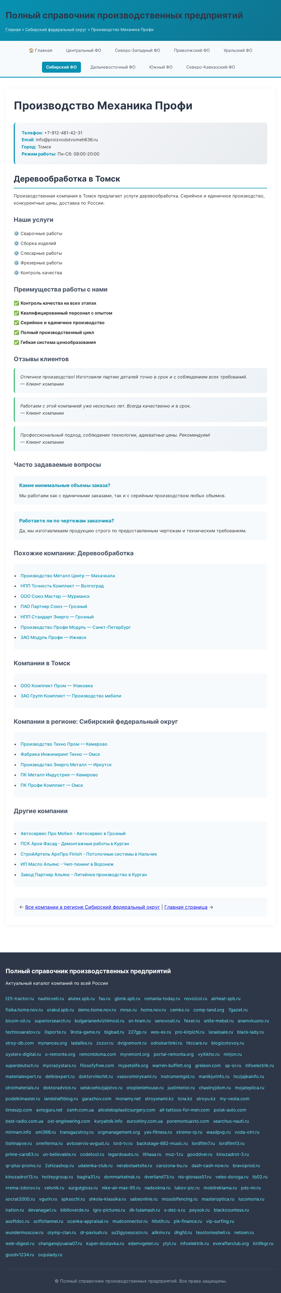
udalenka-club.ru (95, 1165)
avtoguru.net (49, 1110)
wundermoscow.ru (24, 1232)
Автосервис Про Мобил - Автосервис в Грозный (73, 833)
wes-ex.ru (161, 1032)
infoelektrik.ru (194, 1243)
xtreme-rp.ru (189, 1132)
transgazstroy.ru (77, 1132)
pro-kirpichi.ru (189, 1032)
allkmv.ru (161, 1232)
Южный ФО (161, 67)
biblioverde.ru (74, 1210)
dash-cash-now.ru (210, 1165)
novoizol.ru (195, 998)
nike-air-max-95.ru (121, 1187)
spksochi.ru (73, 1199)
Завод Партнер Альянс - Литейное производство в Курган (84, 874)
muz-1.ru (174, 1154)
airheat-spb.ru (225, 998)
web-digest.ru (19, 1243)
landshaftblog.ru (61, 1098)
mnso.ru (128, 1009)
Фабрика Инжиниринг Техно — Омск (60, 754)
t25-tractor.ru (19, 998)
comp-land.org (208, 1009)
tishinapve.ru (18, 1143)
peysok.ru (199, 1210)
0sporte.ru (55, 1032)
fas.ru (104, 998)
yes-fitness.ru (158, 1132)
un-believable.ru (59, 1154)
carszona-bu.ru (171, 1165)
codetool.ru (92, 1154)
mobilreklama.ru (220, 1187)
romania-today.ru (162, 998)
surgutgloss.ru (83, 1187)
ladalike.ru (81, 1043)
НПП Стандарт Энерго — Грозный (57, 616)
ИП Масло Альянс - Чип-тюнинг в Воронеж (67, 864)
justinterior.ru (181, 1087)
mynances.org (52, 1043)
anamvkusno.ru (253, 1020)
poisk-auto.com (230, 1110)
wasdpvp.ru (218, 1132)
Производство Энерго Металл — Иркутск (66, 764)
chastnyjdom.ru (215, 1087)
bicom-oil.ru (17, 1020)
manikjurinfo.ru (214, 1076)
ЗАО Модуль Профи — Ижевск (53, 637)
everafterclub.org (231, 1243)
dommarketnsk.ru (122, 1176)
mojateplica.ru (249, 1087)
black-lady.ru (250, 1032)
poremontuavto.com (188, 1121)
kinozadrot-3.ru (233, 1154)
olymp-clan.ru (61, 1232)
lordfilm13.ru (232, 1143)
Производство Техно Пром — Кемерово (64, 744)
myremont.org (135, 1054)
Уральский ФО (238, 50)
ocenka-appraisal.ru (87, 1221)
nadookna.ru (157, 1187)
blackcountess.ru (231, 1210)
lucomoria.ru (251, 1199)
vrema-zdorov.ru (22, 1187)
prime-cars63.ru (22, 1154)
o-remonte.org (60, 1054)
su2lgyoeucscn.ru (129, 1232)
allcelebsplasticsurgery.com (126, 1110)
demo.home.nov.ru (97, 1009)
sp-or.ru (233, 1065)
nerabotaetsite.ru (134, 1165)
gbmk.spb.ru (127, 998)
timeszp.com (18, 1110)
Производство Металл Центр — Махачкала (68, 575)
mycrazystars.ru (59, 1065)
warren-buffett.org (171, 1065)
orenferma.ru (49, 1143)
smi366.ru (45, 1132)
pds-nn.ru (251, 1187)
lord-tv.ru (123, 1143)
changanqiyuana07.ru (60, 1243)
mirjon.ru (233, 1054)
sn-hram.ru (139, 1020)
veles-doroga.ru (231, 1176)
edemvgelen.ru (143, 1243)
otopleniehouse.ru (145, 1087)
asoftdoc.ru (17, 1221)
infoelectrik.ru (259, 1065)
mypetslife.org (133, 1065)
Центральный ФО (83, 50)
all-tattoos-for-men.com (184, 1110)
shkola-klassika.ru (107, 1199)
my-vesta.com (234, 1098)
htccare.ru (196, 1043)
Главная (13, 29)
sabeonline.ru (144, 1199)
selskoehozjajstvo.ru (101, 1087)
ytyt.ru (169, 1243)
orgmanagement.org (119, 1132)
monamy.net (128, 1098)
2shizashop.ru (59, 1165)
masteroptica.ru (218, 1199)
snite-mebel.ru (219, 1020)
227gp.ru (137, 1032)
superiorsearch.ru (53, 1020)
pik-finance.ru (188, 1221)
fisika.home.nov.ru (24, 1009)
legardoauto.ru (123, 1154)
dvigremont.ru (132, 1043)
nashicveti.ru (51, 998)
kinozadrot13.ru (21, 1176)
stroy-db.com (19, 1043)
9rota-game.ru (85, 1032)
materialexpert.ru (23, 1076)
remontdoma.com (97, 1054)
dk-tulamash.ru (144, 1210)
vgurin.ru (48, 1199)
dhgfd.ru (183, 1232)
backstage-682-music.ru (162, 1143)
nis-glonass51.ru (194, 1176)
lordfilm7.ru (203, 1143)
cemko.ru (179, 1009)
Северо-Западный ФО (137, 50)
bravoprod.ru (246, 1165)
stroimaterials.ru (22, 1087)
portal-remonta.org (174, 1054)
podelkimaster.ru (22, 1098)
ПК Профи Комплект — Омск (52, 785)
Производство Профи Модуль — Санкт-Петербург (76, 627)
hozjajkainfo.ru (249, 1076)
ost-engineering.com (68, 1121)
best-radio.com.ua (24, 1121)
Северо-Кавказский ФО (210, 67)
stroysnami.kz (159, 1098)
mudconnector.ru (130, 1221)
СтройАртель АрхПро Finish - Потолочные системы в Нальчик (89, 854)
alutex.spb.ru (81, 998)
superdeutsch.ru (22, 1065)
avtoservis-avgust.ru (88, 1143)
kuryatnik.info (108, 1121)
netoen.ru (244, 1232)
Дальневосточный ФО (113, 67)
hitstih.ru (161, 1221)
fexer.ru (192, 1020)
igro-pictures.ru (109, 1210)
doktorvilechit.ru (96, 1076)
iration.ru (14, 1210)
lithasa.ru (152, 1154)
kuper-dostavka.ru (105, 1243)
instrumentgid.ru (178, 1076)
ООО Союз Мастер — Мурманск (55, 596)
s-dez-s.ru (174, 1210)
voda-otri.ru (247, 1132)
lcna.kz (185, 1098)
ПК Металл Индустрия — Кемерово (59, 774)
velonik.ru (54, 1187)
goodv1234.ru (19, 1254)
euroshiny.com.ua (145, 1121)
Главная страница (185, 907)
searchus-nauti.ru (231, 1121)
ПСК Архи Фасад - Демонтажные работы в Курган (75, 843)
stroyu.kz (206, 1098)
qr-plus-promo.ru (23, 1165)
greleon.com (208, 1065)
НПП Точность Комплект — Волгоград (62, 586)
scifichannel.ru (48, 1221)
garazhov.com (96, 1098)
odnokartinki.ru (166, 1043)
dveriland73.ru (159, 1176)
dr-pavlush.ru (93, 1232)
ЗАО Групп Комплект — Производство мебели (71, 695)
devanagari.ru (42, 1210)
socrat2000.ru (20, 1199)
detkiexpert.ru (60, 1076)
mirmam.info (18, 1132)
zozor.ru (104, 1043)
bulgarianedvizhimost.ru (99, 1020)
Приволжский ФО (192, 50)
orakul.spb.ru (60, 1009)
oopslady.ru (50, 1254)
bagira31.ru (88, 1176)
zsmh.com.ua (80, 1110)
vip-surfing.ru (220, 1221)
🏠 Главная (40, 50)
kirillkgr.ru (263, 1243)
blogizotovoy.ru (227, 1043)
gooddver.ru (199, 1154)
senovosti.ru (167, 1020)
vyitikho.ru (209, 1054)
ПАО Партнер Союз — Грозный (54, 606)
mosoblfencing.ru (180, 1199)
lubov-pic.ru (187, 1187)
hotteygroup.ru (57, 1176)
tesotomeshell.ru (213, 1232)
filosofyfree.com (97, 1065)
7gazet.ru (238, 1009)
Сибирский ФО (61, 67)
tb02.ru (260, 1176)
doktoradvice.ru (59, 1087)
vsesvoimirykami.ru (137, 1076)
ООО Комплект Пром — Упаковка (57, 685)
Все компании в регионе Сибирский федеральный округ (92, 907)
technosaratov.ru (22, 1032)
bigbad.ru (114, 1032)
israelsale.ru (221, 1032)
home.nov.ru (153, 1009)
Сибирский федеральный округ (56, 29)
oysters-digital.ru (23, 1054)
